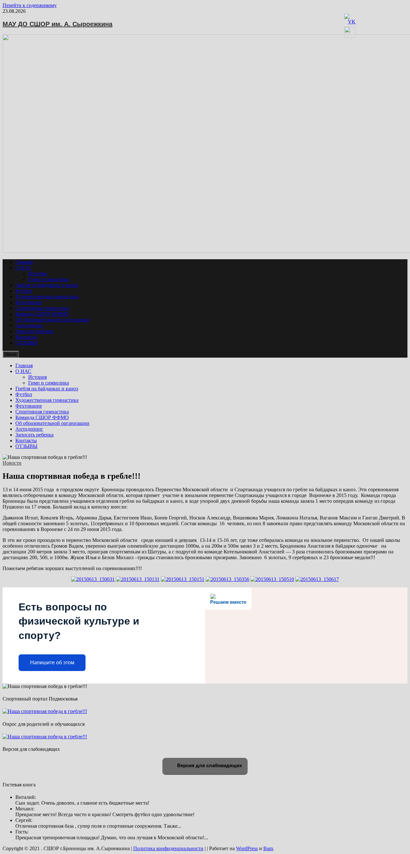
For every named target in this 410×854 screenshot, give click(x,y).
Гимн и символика (48, 279)
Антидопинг (29, 325)
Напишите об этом (52, 662)
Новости (12, 463)
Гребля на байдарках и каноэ (46, 285)
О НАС (23, 267)
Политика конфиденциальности (168, 848)
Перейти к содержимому (30, 5)
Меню (10, 354)
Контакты (26, 337)
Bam (268, 848)
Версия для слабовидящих (209, 765)
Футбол (23, 291)
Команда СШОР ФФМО (42, 314)
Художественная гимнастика (46, 296)
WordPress (247, 848)
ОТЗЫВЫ (26, 342)
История (37, 273)
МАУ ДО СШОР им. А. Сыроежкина (57, 24)
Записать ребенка (34, 331)
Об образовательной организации (52, 319)
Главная (24, 262)
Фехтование (28, 302)
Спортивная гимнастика (42, 308)
